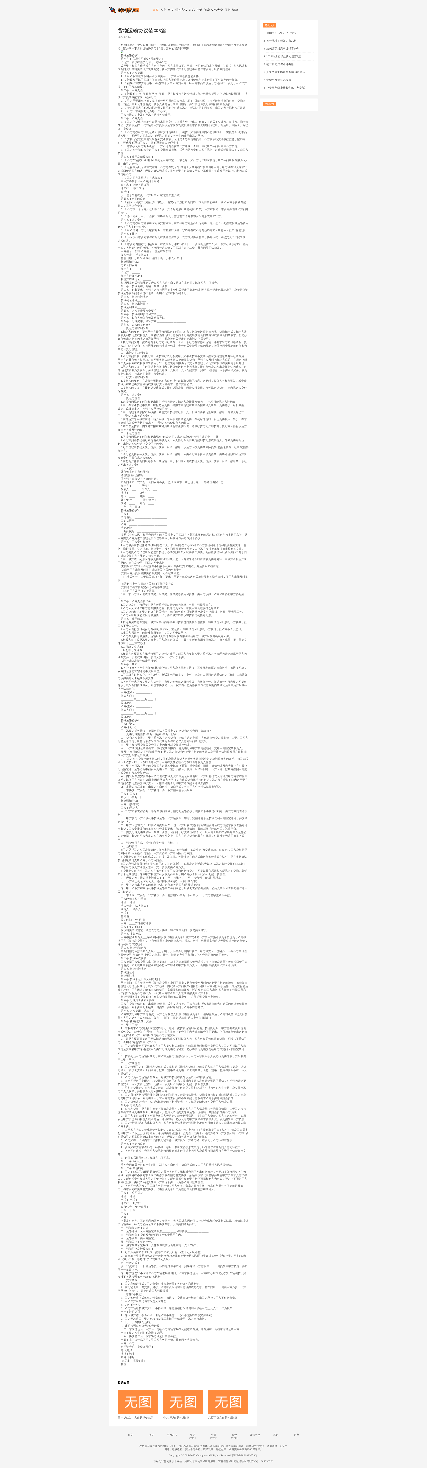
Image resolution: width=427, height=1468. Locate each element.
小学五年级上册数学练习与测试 (285, 87)
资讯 (192, 10)
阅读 (207, 10)
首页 (156, 10)
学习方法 (181, 10)
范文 (171, 10)
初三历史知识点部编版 (280, 64)
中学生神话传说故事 (278, 79)
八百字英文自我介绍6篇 (222, 1417)
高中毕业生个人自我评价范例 (136, 1417)
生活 (199, 10)
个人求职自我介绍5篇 (176, 1417)
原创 (228, 10)
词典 (235, 10)
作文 (163, 10)
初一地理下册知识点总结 (281, 40)
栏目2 (213, 1438)
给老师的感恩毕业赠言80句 (283, 48)
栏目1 (192, 1438)
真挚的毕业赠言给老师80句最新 (285, 72)
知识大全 (217, 10)
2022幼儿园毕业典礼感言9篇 (283, 56)
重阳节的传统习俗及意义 (281, 33)
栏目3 (234, 1438)
